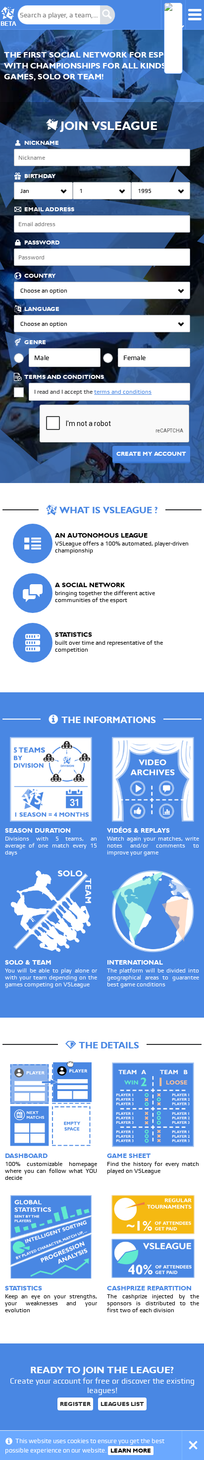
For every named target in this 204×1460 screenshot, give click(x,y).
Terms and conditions (64, 376)
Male (41, 358)
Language (41, 308)
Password (42, 242)
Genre (35, 342)
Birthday (40, 176)
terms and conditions (123, 391)
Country (40, 275)
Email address (49, 209)
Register (75, 1403)
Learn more (130, 1450)
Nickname (41, 142)
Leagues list (122, 1403)
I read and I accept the (93, 391)
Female (134, 358)
